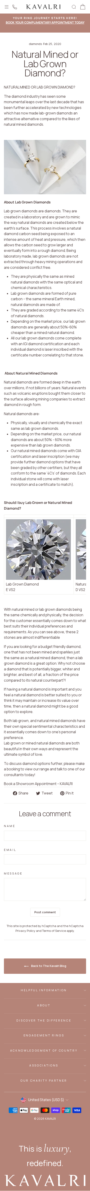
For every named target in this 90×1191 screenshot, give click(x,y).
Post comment (45, 912)
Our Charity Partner (44, 1081)
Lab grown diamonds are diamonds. (32, 211)
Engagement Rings (44, 1035)
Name (9, 826)
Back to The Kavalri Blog (48, 966)
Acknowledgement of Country (44, 1050)
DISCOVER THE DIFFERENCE (43, 1020)
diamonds (35, 44)
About (43, 1005)
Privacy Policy (25, 931)
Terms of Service (54, 931)
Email (10, 850)
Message (13, 873)
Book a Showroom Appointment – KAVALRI (38, 783)
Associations (43, 1065)
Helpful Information (44, 990)
